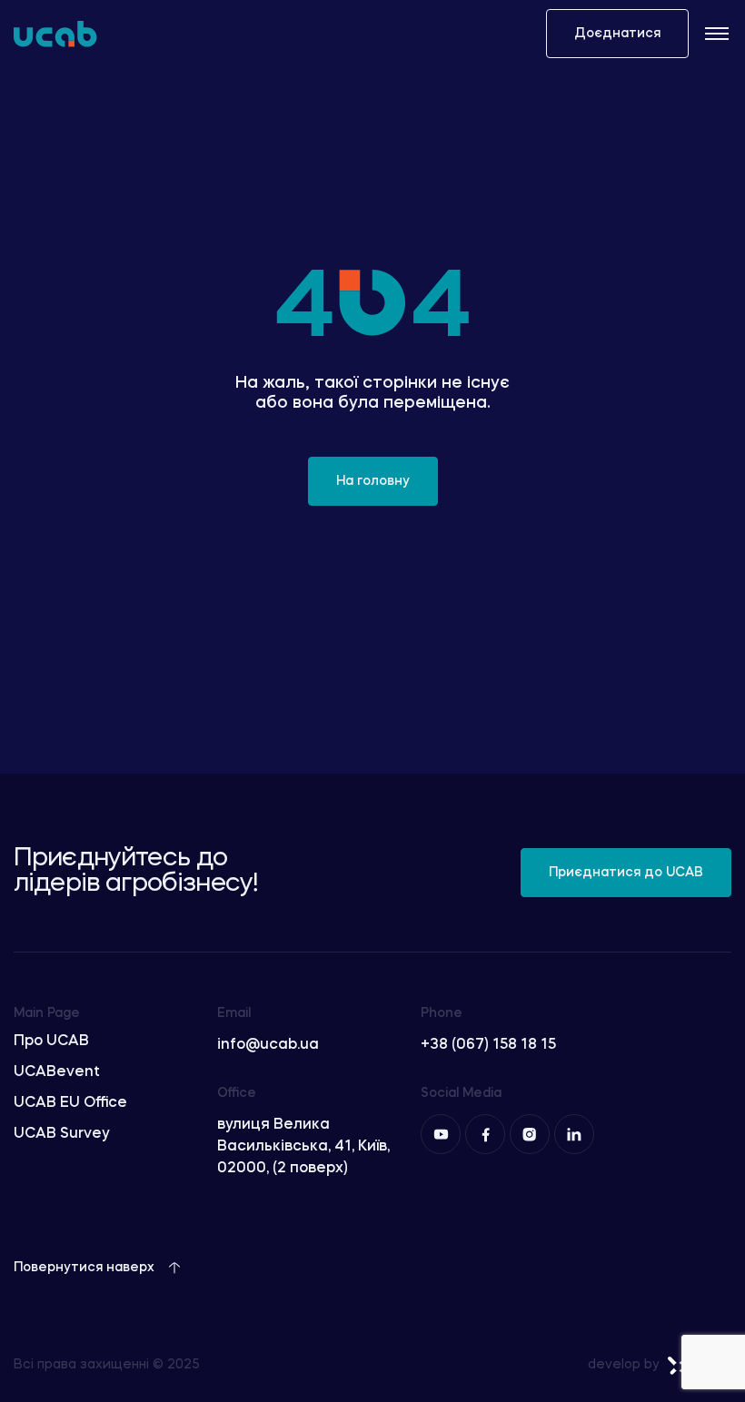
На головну (373, 481)
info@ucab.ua (268, 1045)
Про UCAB (51, 1041)
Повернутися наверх (84, 1267)
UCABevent (57, 1072)
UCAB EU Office (70, 1103)
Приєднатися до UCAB (626, 872)
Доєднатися (617, 33)
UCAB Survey (62, 1134)
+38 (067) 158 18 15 (488, 1045)
